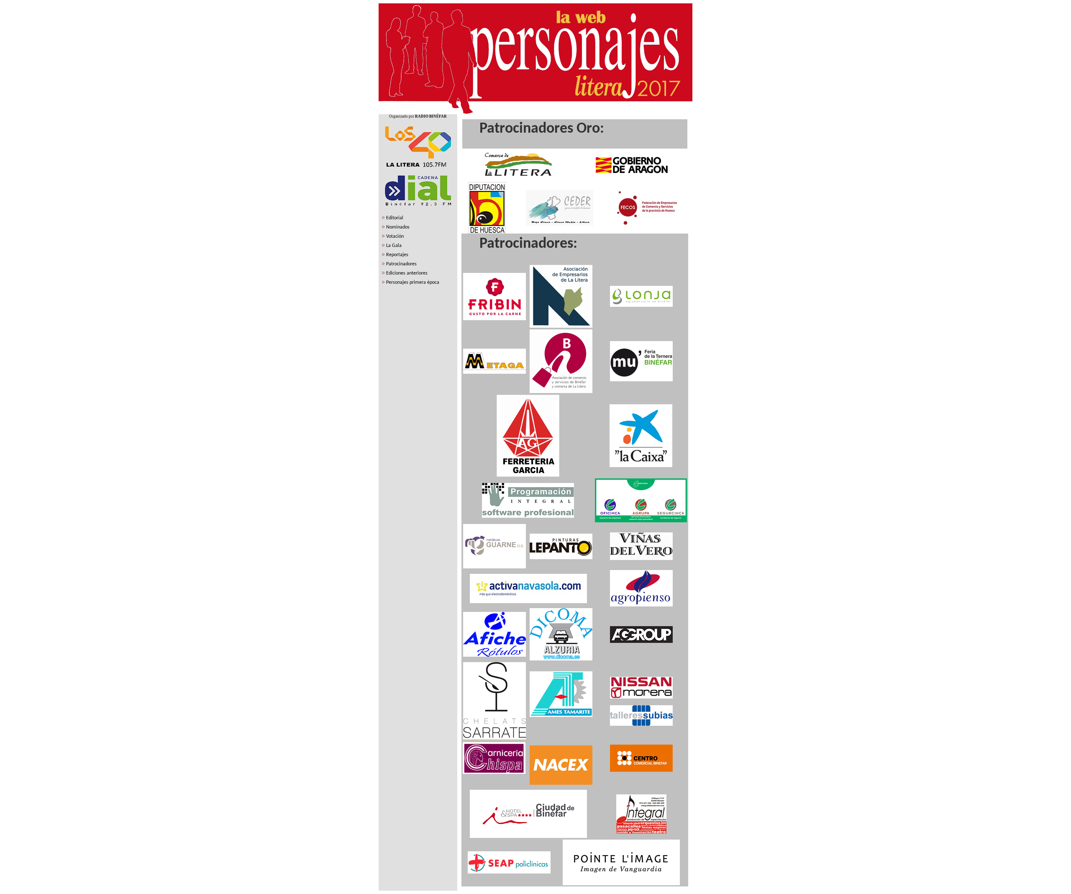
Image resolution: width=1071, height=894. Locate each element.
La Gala (394, 245)
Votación (395, 236)
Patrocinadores (401, 264)
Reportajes (397, 254)
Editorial (394, 218)
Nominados (398, 227)
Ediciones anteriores (407, 273)
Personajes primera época (412, 282)
